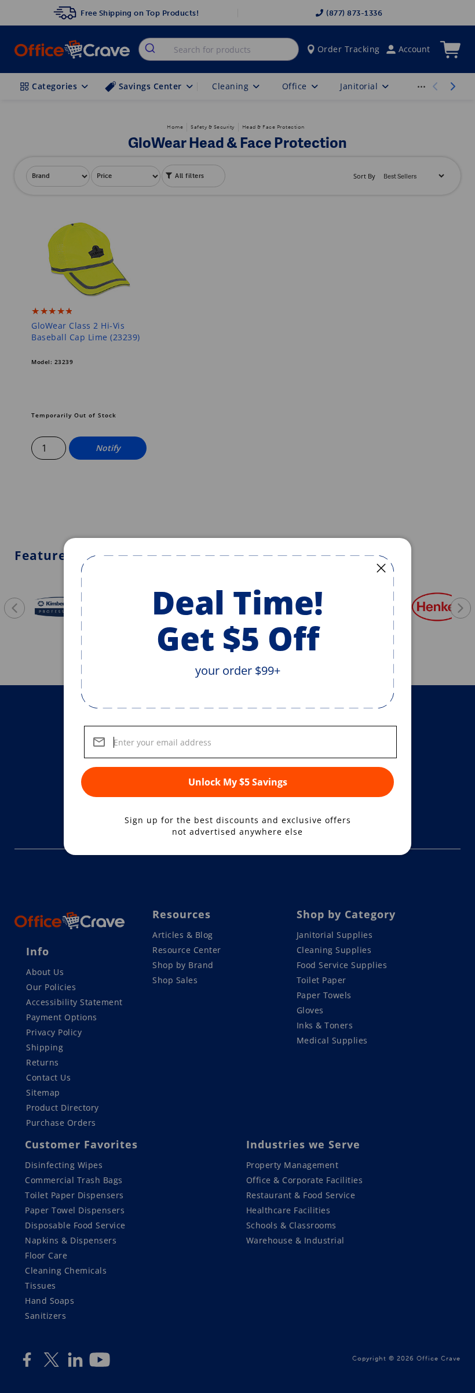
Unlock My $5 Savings (237, 782)
